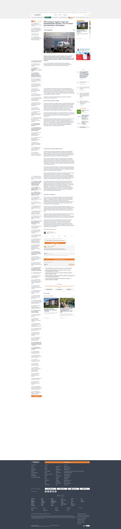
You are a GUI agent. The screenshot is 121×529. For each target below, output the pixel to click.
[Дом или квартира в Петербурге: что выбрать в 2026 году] (51, 303)
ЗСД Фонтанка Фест (74, 12)
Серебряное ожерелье (53, 12)
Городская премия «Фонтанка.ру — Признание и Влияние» (74, 471)
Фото (57, 484)
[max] (46, 491)
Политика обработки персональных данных (83, 515)
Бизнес (46, 469)
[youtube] (53, 491)
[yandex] (56, 491)
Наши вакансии (33, 475)
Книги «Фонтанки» (67, 475)
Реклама (32, 471)
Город (46, 478)
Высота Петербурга (67, 483)
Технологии (58, 477)
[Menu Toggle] (32, 15)
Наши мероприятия (34, 472)
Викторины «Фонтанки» (49, 474)
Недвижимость (47, 484)
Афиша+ (46, 468)
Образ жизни (58, 466)
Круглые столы (66, 481)
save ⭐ (47, 246)
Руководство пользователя (81, 522)
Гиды (46, 477)
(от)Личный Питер (40, 12)
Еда (45, 481)
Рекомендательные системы (81, 519)
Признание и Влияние (62, 12)
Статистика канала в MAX (35, 477)
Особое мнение (58, 469)
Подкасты (57, 471)
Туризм (57, 478)
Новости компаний (49, 296)
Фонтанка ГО (46, 12)
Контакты (33, 468)
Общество (57, 468)
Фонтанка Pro (66, 466)
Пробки (61, 14)
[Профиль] (89, 15)
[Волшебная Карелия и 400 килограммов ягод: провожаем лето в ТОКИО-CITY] (67, 303)
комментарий (49, 30)
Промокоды (83, 108)
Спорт (57, 474)
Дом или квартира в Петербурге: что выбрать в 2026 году (50, 310)
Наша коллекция (67, 474)
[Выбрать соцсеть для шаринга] (74, 30)
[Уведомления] (87, 15)
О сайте (32, 466)
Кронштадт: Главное (67, 480)
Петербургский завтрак (83, 12)
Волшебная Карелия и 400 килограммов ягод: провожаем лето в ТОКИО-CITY (66, 310)
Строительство (58, 475)
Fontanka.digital (66, 477)
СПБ (35, 21)
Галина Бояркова (50, 231)
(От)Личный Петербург (68, 472)
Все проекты (66, 484)
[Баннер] (47, 17)
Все (32, 21)
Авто (45, 466)
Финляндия (58, 481)
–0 (73, 251)
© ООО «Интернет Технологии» (54, 525)
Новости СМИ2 (46, 293)
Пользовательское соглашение (81, 513)
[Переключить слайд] (89, 25)
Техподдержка (33, 469)
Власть (46, 475)
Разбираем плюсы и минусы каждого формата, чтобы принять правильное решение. (51, 313)
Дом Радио (66, 478)
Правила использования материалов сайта (83, 516)
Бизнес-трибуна (47, 471)
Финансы (57, 480)
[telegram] (48, 491)
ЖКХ (45, 483)
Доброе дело (47, 480)
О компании (33, 474)
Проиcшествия (58, 472)
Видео (46, 472)
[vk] (51, 491)
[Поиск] (85, 15)
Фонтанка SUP (33, 12)
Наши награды (79, 523)
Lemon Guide (68, 12)
